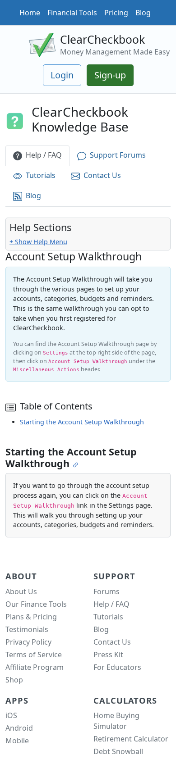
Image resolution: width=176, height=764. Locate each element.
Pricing (116, 13)
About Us (21, 591)
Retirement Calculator (130, 739)
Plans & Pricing (31, 617)
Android (19, 728)
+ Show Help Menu (38, 241)
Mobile (17, 741)
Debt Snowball (118, 751)
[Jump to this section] (76, 464)
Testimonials (26, 629)
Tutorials (41, 175)
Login (62, 75)
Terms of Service (33, 654)
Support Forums (118, 155)
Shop (14, 680)
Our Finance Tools (36, 604)
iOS (11, 715)
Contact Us (102, 175)
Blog (143, 13)
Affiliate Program (34, 667)
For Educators (117, 667)
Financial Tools (72, 13)
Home (29, 13)
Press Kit (108, 654)
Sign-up (110, 75)
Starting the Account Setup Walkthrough (82, 422)
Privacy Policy (28, 642)
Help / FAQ (44, 155)
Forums (106, 591)
